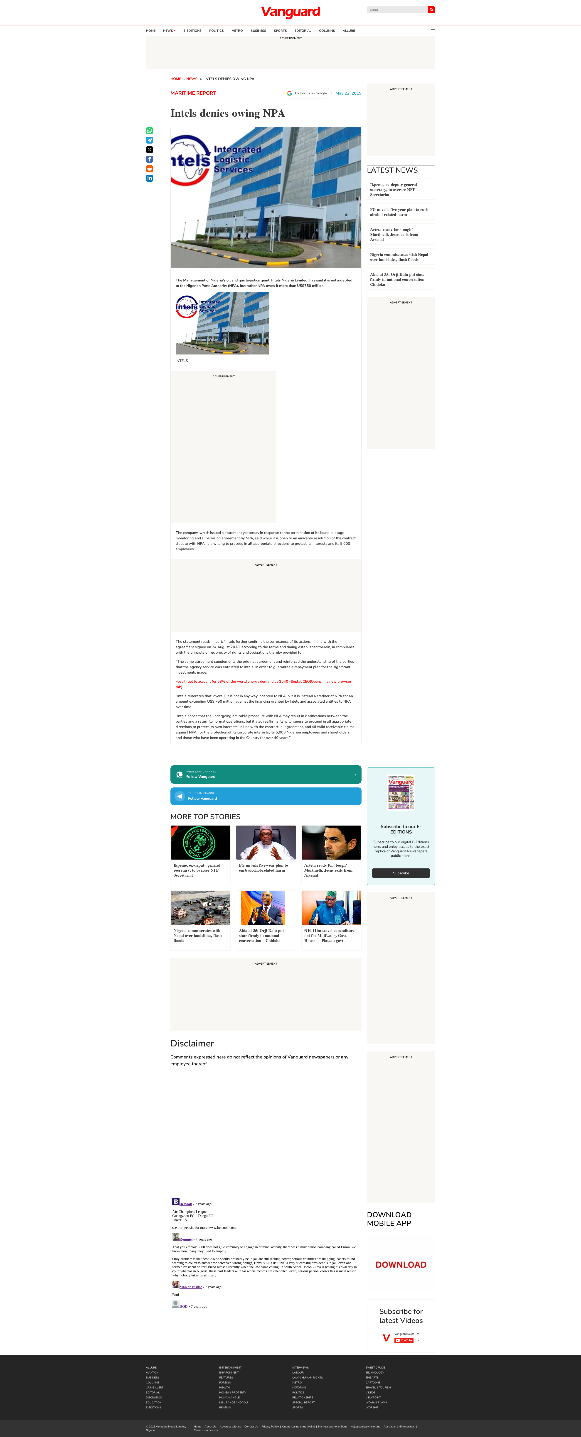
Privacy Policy (270, 1426)
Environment (229, 1372)
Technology (375, 1372)
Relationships (302, 1397)
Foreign (225, 1382)
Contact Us (251, 1426)
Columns (327, 31)
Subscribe (401, 873)
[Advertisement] (224, 447)
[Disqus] (266, 1136)
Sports (280, 31)
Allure (151, 1367)
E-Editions (153, 1407)
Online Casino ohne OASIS (298, 1426)
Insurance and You (233, 1402)
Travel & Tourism (378, 1387)
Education (154, 1402)
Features (226, 1377)
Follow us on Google (311, 93)
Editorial (303, 31)
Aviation (152, 1372)
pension (225, 1407)
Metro (237, 31)
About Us (210, 1426)
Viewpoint (373, 1397)
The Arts (372, 1377)
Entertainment (230, 1367)
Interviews (300, 1367)
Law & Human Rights (307, 1377)
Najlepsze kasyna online (365, 1426)
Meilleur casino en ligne (332, 1426)
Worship (372, 1407)
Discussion (154, 1397)
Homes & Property (232, 1392)
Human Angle (229, 1397)
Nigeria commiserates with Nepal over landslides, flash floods (399, 256)
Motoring (299, 1387)
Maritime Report (193, 93)
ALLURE (349, 31)
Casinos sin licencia (206, 1430)
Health (224, 1387)
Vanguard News (290, 12)
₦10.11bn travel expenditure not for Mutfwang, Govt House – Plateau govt (329, 935)
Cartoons (373, 1382)
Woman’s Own (376, 1402)
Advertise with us (230, 1426)
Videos (370, 1392)
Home (150, 31)
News (168, 31)
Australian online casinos (399, 1426)
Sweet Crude (375, 1367)
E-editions (192, 31)
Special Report (303, 1402)
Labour (298, 1372)
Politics (216, 31)
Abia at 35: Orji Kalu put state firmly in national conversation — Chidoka (399, 279)
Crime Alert (154, 1387)
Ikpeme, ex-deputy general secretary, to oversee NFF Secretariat (393, 189)
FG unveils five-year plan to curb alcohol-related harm (399, 211)
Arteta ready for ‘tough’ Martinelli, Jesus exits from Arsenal (394, 234)
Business (258, 31)
